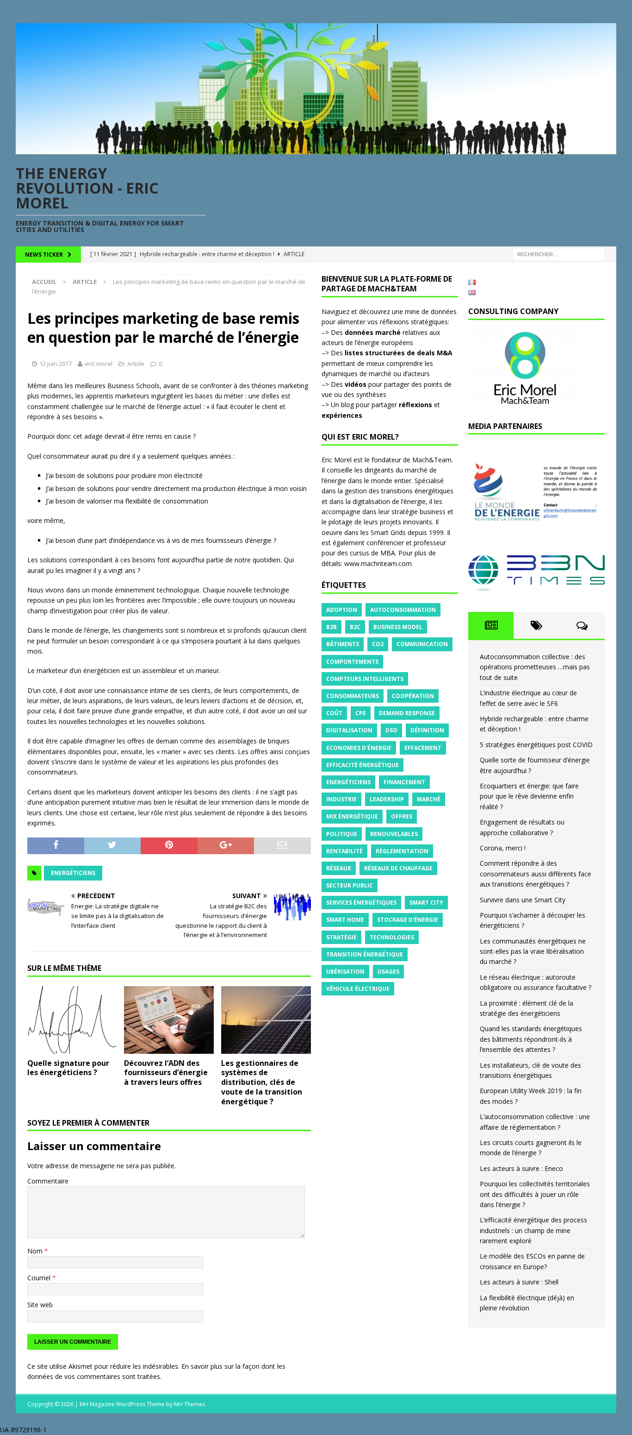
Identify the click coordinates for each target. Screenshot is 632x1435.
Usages (388, 972)
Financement (404, 782)
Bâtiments (342, 644)
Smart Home (345, 920)
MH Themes (189, 1404)
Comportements (352, 662)
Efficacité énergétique (362, 765)
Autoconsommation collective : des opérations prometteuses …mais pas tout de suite (535, 667)
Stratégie (341, 937)
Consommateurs (352, 696)
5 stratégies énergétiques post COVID (536, 744)
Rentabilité (344, 851)
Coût (334, 713)
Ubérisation (345, 972)
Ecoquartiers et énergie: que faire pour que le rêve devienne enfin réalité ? (529, 796)
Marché (428, 799)
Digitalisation (349, 730)
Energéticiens (73, 873)
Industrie (341, 799)
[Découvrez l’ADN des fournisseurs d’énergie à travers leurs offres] (169, 1020)
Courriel (39, 1277)
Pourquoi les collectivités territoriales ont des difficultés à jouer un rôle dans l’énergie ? (535, 1194)
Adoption (341, 610)
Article (135, 363)
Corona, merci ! (503, 847)
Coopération (413, 696)
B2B (331, 627)
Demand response (407, 713)
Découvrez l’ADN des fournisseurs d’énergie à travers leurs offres (166, 1073)
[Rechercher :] (558, 254)
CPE (360, 713)
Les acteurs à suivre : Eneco (521, 1168)
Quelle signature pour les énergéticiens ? (68, 1068)
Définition (427, 730)
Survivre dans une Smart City (522, 899)
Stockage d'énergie (407, 920)
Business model (397, 627)
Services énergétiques (361, 902)
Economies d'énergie (358, 748)
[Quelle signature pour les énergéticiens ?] (72, 1020)
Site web (40, 1304)
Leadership (387, 799)
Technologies (392, 937)
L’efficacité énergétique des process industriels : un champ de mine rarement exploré (533, 1230)
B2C (355, 627)
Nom (35, 1250)
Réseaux (338, 868)
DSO (391, 730)
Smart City (426, 902)
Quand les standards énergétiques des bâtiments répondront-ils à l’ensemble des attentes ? (531, 1039)
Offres (401, 816)
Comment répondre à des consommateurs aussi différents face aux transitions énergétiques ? (535, 873)
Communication (422, 644)
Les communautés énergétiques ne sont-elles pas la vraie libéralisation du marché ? (533, 951)
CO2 (378, 644)
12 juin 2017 (55, 363)
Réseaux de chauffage (398, 868)
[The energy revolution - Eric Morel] (316, 149)
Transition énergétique (364, 954)
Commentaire (47, 1181)
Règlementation (402, 851)
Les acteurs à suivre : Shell (519, 1282)
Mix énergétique (352, 816)
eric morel (98, 363)
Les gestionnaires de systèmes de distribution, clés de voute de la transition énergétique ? (261, 1082)
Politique (341, 834)
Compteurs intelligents (364, 679)
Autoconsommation (403, 610)
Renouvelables (394, 834)
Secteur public (349, 885)
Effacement (422, 748)
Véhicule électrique (358, 989)
